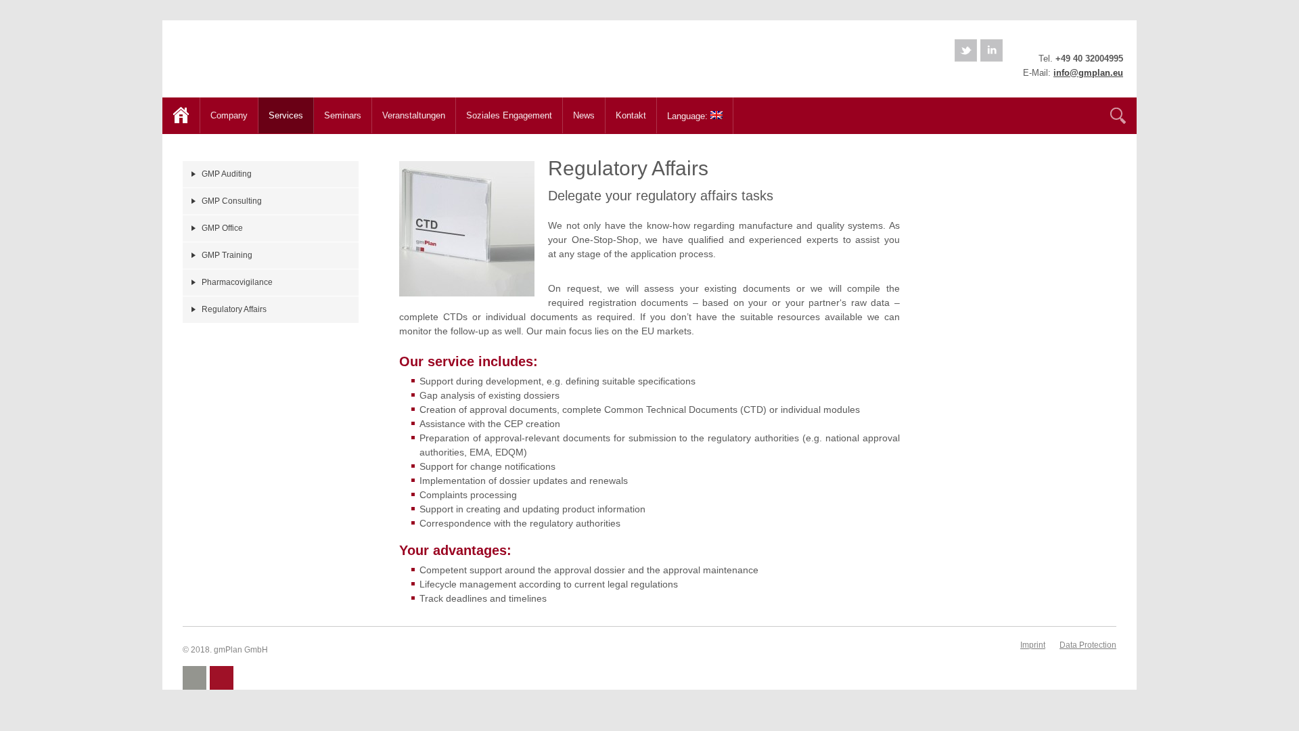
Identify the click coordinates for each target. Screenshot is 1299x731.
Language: (683, 114)
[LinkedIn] (991, 50)
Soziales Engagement (509, 115)
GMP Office (222, 228)
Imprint (1032, 645)
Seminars (337, 114)
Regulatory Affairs (234, 309)
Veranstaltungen (413, 115)
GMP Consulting (232, 201)
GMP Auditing (227, 174)
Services (280, 114)
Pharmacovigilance (237, 282)
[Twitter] (966, 50)
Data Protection (1087, 645)
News (584, 115)
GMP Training (227, 255)
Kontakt (631, 115)
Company (224, 114)
